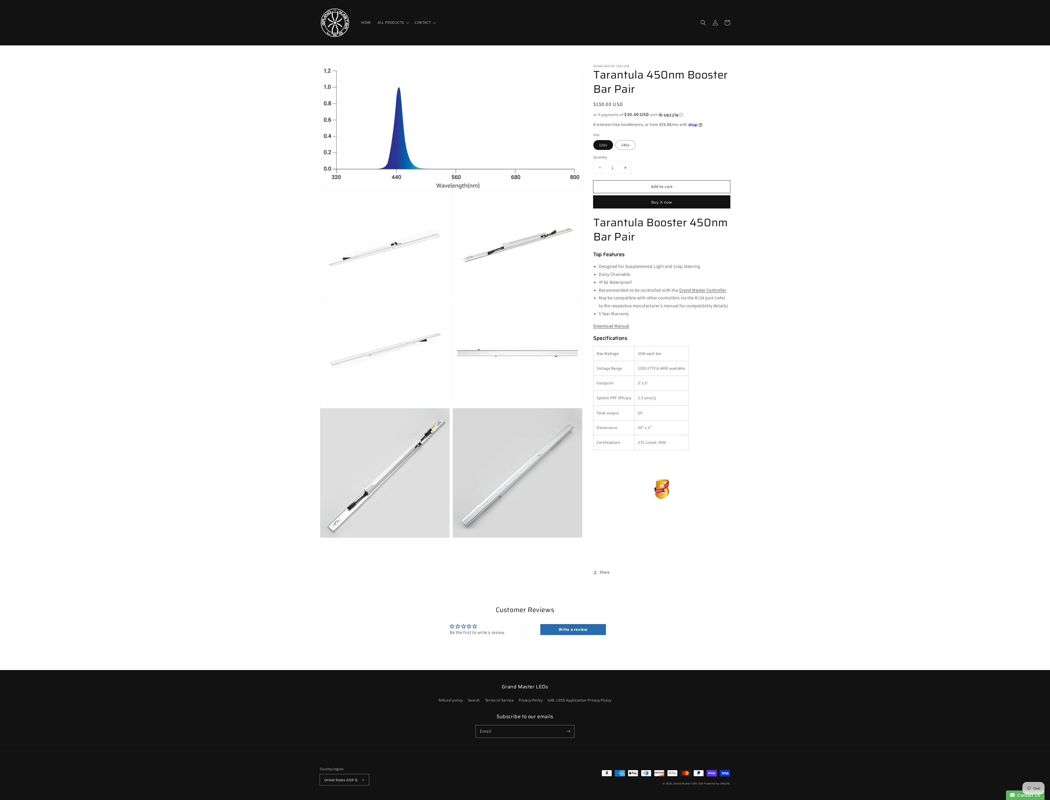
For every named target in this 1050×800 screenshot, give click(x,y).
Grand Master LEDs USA (688, 783)
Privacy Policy (530, 700)
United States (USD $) (341, 780)
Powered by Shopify (717, 783)
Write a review (573, 629)
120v (603, 145)
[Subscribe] (568, 731)
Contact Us (1027, 795)
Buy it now (661, 202)
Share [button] (605, 572)
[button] (392, 22)
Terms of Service (499, 700)
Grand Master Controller (703, 290)
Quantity (600, 157)
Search (474, 700)
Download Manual (611, 326)
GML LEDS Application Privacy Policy (579, 700)
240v (625, 145)
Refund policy (451, 700)
